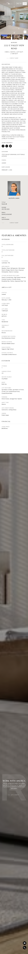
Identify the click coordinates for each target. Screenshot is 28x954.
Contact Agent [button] (14, 58)
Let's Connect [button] (15, 794)
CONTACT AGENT (14, 222)
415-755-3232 (5, 209)
